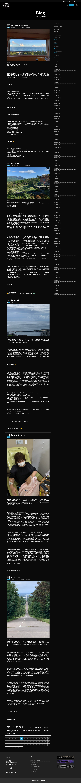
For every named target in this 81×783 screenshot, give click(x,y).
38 (30, 745)
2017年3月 (56, 215)
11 (39, 738)
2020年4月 (56, 137)
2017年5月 (56, 212)
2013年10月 (56, 270)
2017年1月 (56, 220)
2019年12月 (56, 147)
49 (18, 748)
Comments (28, 27)
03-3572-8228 (72, 1)
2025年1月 (56, 74)
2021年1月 (56, 129)
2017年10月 (56, 202)
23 (30, 742)
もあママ (14, 27)
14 (48, 738)
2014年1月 (56, 262)
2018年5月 (56, 184)
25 (36, 742)
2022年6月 (56, 126)
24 (33, 742)
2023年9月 (56, 103)
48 (15, 748)
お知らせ (56, 31)
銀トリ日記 (22, 27)
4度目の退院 (56, 46)
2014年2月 (56, 259)
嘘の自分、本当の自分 (18, 435)
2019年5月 (56, 165)
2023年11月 (56, 98)
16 (9, 742)
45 (6, 748)
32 (12, 745)
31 (9, 745)
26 (39, 742)
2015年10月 (56, 230)
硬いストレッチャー (58, 37)
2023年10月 (56, 100)
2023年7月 (56, 108)
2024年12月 (56, 77)
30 (6, 745)
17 (12, 742)
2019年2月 (56, 171)
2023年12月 (56, 95)
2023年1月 (56, 116)
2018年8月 (56, 181)
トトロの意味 (15, 163)
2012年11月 (56, 285)
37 (27, 745)
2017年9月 (56, 204)
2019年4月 (56, 168)
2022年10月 (56, 118)
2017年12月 (56, 197)
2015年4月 (56, 243)
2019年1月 (56, 173)
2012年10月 (56, 288)
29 (48, 742)
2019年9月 (56, 155)
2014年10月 (56, 251)
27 (42, 742)
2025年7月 (56, 64)
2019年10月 (56, 152)
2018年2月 (56, 191)
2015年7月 (56, 236)
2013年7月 (56, 277)
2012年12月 (56, 283)
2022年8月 (56, 121)
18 (15, 742)
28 (45, 742)
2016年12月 (56, 223)
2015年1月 (56, 246)
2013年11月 (56, 267)
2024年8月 (56, 82)
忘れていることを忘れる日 (19, 25)
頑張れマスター (16, 300)
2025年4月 (56, 69)
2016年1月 (56, 225)
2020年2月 (56, 142)
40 (36, 745)
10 (36, 738)
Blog (43, 17)
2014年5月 (56, 254)
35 (21, 745)
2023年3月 (56, 111)
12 (42, 738)
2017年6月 (56, 210)
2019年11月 (56, 150)
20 (21, 742)
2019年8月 (56, 158)
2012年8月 (56, 293)
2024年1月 (56, 92)
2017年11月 (56, 199)
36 (24, 745)
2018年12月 (56, 176)
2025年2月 (56, 72)
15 (6, 742)
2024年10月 (56, 79)
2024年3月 (56, 90)
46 (9, 748)
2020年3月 (56, 139)
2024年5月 (56, 85)
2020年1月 (56, 144)
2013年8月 (56, 275)
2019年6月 (56, 163)
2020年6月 (56, 134)
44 (48, 745)
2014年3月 (56, 256)
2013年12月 (56, 264)
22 (27, 742)
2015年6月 (56, 238)
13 (45, 738)
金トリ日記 (56, 29)
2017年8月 (56, 207)
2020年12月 (56, 131)
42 (42, 745)
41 (39, 745)
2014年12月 (56, 249)
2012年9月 (56, 290)
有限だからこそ (57, 42)
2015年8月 (56, 233)
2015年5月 (56, 241)
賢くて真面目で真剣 (58, 51)
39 (33, 745)
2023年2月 (56, 113)
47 (12, 748)
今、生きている (16, 577)
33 (15, 745)
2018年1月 (56, 194)
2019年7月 (56, 160)
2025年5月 (56, 66)
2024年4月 (56, 87)
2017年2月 (56, 217)
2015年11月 (56, 228)
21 (24, 742)
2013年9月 (56, 272)
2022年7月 (56, 124)
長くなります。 (34, 771)
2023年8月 (56, 105)
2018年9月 (56, 178)
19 (18, 742)
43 (45, 745)
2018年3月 (56, 189)
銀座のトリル (39, 17)
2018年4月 (56, 186)
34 (18, 745)
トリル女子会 (56, 55)
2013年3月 (56, 280)
